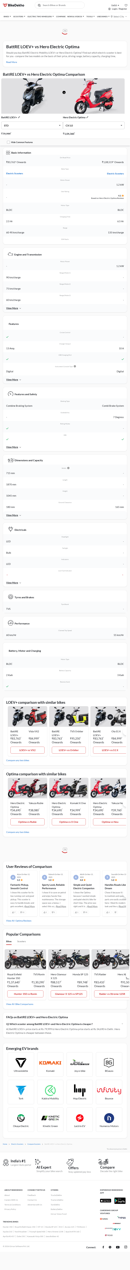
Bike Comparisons (24, 1004)
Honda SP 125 (51, 1227)
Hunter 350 (8, 1227)
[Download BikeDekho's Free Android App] (119, 1200)
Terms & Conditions (12, 1204)
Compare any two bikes (17, 760)
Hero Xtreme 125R (55, 1231)
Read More (11, 62)
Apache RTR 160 (72, 1231)
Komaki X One (78, 803)
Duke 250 (21, 1236)
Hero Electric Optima (74, 117)
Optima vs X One (68, 821)
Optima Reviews (23, 920)
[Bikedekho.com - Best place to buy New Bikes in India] (13, 5)
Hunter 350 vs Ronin (25, 993)
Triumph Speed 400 (37, 1231)
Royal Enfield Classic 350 (25, 1227)
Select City (119, 16)
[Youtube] (118, 1247)
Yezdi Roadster (20, 1231)
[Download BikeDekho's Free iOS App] (105, 1200)
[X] (110, 1247)
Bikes (9, 941)
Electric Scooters (14, 173)
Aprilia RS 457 (9, 1236)
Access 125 (69, 1227)
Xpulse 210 (7, 1231)
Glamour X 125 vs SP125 (69, 993)
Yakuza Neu (117, 803)
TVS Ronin (80, 1227)
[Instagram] (125, 1247)
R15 (61, 1227)
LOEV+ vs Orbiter (69, 750)
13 (23, 912)
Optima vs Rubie (27, 821)
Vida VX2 (34, 731)
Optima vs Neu (110, 821)
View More (12, 308)
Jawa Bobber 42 (52, 1236)
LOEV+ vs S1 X (110, 750)
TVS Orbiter (76, 731)
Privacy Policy (10, 1209)
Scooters (21, 941)
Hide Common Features (22, 142)
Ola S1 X (116, 731)
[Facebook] (103, 1247)
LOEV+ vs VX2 (27, 750)
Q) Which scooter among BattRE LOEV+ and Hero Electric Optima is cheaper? (49, 1023)
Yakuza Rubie (36, 803)
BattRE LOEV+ (9, 117)
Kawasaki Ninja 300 (35, 1236)
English (114, 5)
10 (86, 912)
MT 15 (40, 1227)
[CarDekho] (104, 1219)
